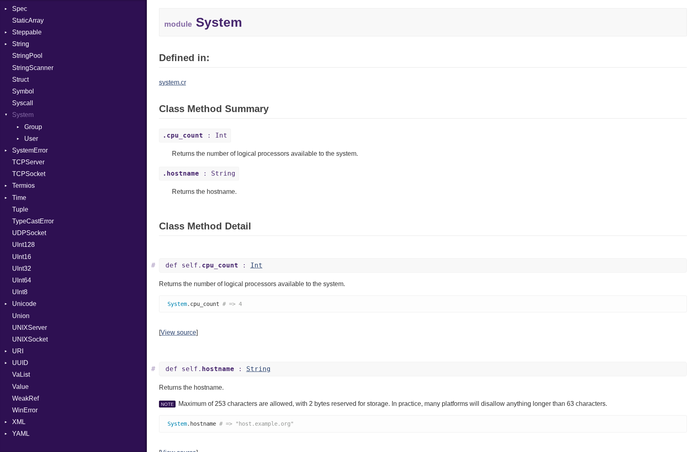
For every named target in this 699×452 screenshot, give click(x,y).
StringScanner (32, 67)
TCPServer (28, 162)
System (23, 114)
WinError (25, 410)
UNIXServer (29, 327)
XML (18, 421)
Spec (19, 8)
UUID (20, 362)
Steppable (27, 32)
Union (21, 315)
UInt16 (21, 256)
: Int (195, 135)
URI (17, 351)
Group (33, 126)
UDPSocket (29, 232)
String (20, 43)
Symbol (23, 91)
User (31, 138)
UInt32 (21, 268)
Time (19, 197)
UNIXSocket (30, 339)
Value (20, 386)
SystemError (30, 150)
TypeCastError (33, 221)
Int (256, 265)
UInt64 (21, 280)
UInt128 (23, 244)
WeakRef (25, 398)
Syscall (22, 103)
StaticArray (28, 20)
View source (178, 332)
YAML (21, 433)
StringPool (27, 55)
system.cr (172, 82)
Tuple (20, 209)
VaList (21, 374)
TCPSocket (28, 173)
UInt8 (20, 292)
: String (199, 173)
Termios (23, 185)
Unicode (24, 303)
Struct (20, 79)
